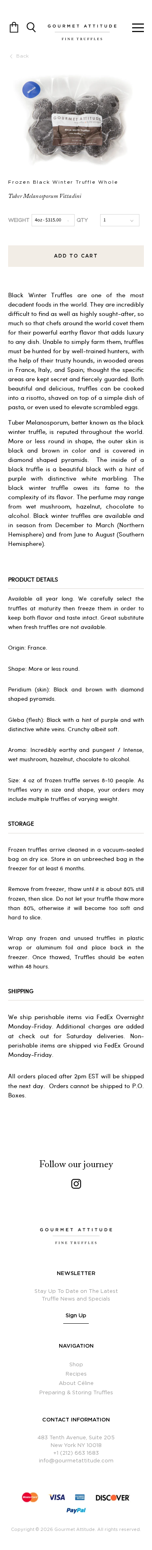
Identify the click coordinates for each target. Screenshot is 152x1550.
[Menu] (138, 26)
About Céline (76, 1383)
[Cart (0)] (14, 26)
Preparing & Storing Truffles (76, 1393)
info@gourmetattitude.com (76, 1461)
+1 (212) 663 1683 (76, 1453)
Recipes (76, 1374)
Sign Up (76, 1316)
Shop (76, 1365)
